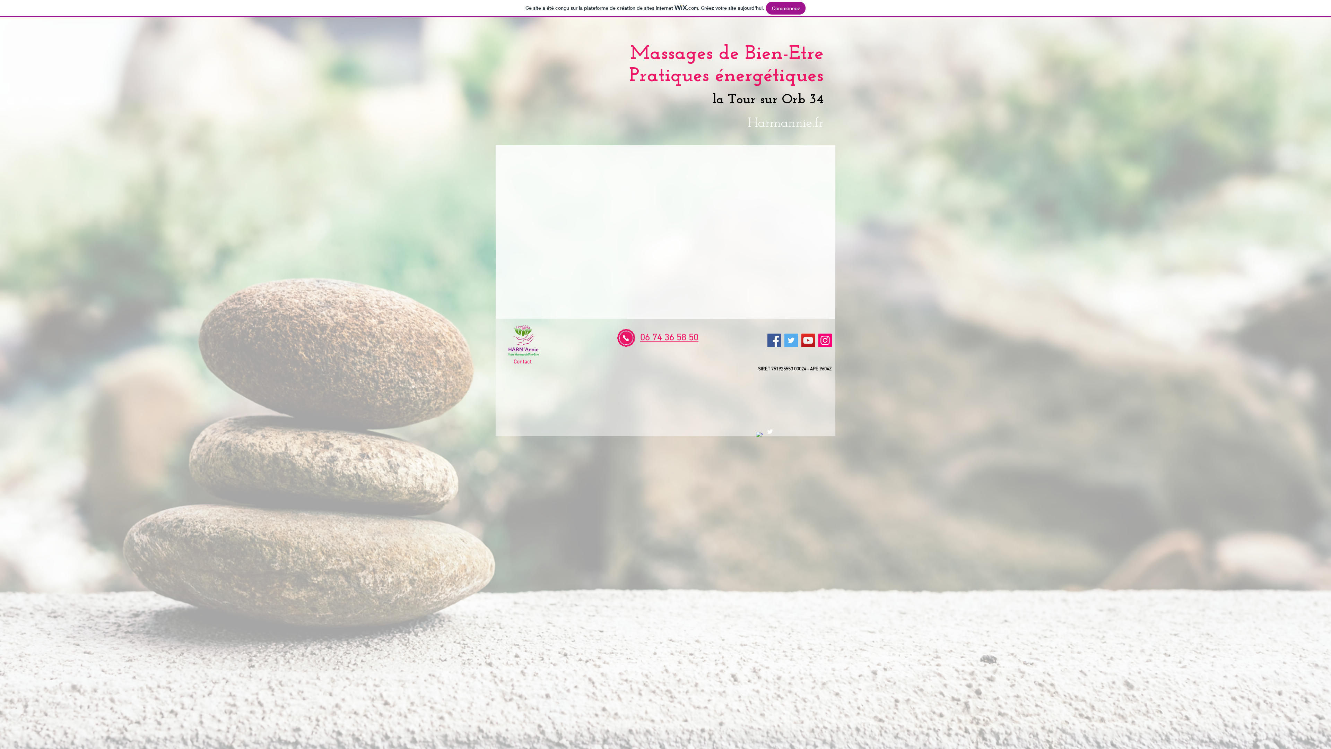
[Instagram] (825, 340)
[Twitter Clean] (770, 431)
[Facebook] (774, 340)
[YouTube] (808, 340)
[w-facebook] (759, 435)
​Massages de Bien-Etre (727, 54)
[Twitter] (791, 340)
